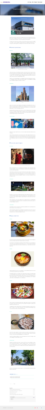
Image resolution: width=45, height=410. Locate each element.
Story (30, 2)
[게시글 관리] (12, 383)
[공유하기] (11, 383)
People (35, 2)
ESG (33, 2)
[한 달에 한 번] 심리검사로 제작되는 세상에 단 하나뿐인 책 (15, 389)
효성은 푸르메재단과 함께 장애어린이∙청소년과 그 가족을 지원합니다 (16, 390)
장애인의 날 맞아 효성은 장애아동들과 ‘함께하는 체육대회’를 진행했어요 (16, 394)
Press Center (40, 2)
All (28, 2)
